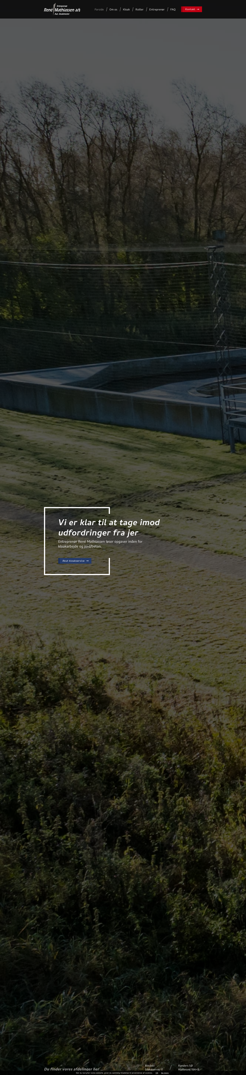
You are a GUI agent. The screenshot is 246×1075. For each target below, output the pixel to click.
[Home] (62, 9)
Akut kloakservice (73, 561)
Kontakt (190, 10)
